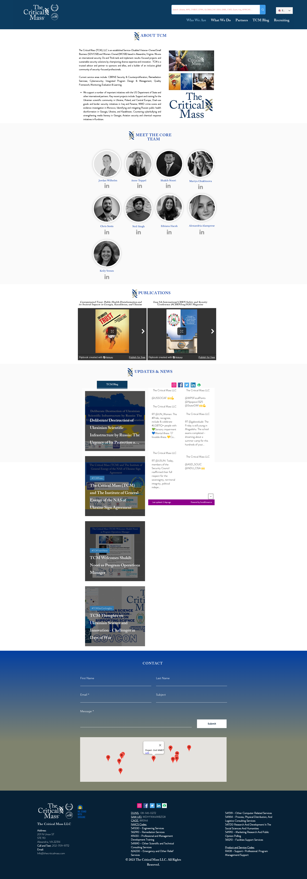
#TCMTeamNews (100, 550)
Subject (161, 694)
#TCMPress (97, 478)
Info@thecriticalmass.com (51, 853)
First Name (87, 678)
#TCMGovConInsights (102, 608)
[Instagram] (174, 385)
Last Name (163, 678)
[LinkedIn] (193, 385)
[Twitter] (186, 385)
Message (86, 711)
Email (83, 694)
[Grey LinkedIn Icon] (106, 185)
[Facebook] (180, 385)
